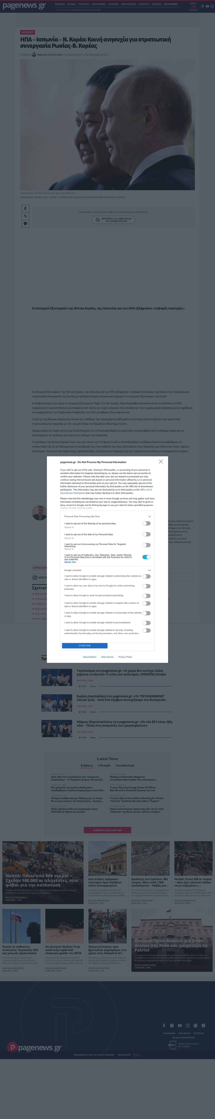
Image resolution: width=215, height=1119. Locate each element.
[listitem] (107, 516)
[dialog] (107, 559)
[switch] (146, 523)
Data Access (107, 657)
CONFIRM (85, 645)
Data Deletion (89, 657)
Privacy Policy (125, 657)
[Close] (162, 462)
